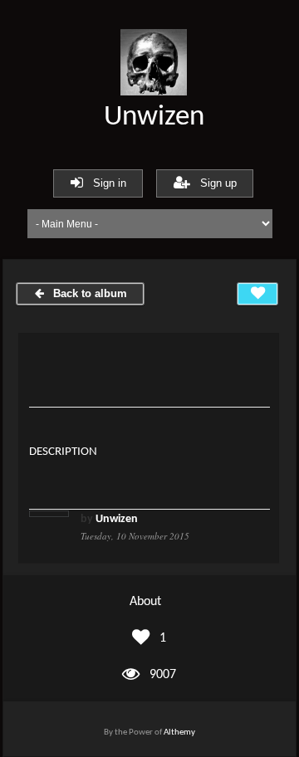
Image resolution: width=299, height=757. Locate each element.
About (145, 601)
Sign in (104, 183)
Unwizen (154, 117)
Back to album (87, 293)
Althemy (179, 732)
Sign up (213, 183)
